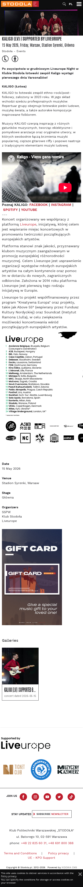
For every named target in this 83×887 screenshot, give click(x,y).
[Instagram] (35, 796)
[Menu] (79, 4)
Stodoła (7, 51)
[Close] (80, 874)
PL (71, 4)
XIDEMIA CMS (69, 867)
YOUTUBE (29, 210)
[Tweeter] (59, 796)
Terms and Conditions (20, 853)
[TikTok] (71, 796)
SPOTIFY (10, 210)
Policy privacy (58, 853)
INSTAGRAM (61, 205)
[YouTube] (47, 796)
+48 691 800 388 (61, 843)
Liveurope (28, 224)
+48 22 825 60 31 (34, 843)
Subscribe (52, 814)
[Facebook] (23, 796)
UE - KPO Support (41, 858)
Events (21, 51)
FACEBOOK (38, 205)
